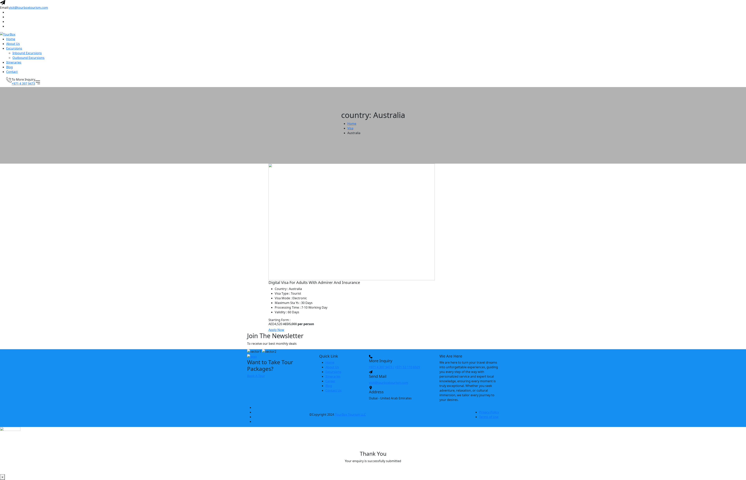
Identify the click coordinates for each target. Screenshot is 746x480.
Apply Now (276, 330)
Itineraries (13, 62)
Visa (350, 128)
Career (330, 381)
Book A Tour (256, 376)
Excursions (14, 48)
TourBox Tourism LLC (350, 414)
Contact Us (333, 390)
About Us (13, 44)
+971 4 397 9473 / (381, 367)
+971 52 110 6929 (407, 367)
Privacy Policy (489, 412)
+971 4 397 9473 (23, 83)
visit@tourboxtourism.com (28, 7)
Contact (12, 72)
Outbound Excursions (28, 58)
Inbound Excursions (27, 53)
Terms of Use (488, 417)
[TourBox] (7, 34)
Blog (9, 67)
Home (10, 39)
